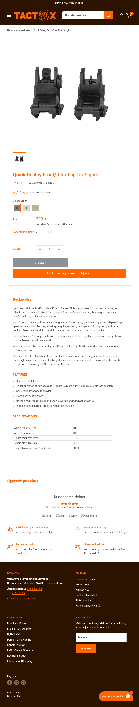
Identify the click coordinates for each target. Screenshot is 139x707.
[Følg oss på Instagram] (23, 682)
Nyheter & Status (17, 655)
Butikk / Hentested (86, 595)
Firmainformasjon (86, 579)
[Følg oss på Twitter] (16, 682)
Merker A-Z (82, 589)
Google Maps (34, 588)
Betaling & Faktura (17, 623)
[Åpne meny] (9, 15)
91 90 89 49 (18, 592)
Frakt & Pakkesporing (19, 629)
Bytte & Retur (14, 634)
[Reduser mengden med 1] (40, 249)
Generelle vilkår (16, 645)
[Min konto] (121, 15)
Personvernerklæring (19, 639)
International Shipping (19, 661)
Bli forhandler (83, 600)
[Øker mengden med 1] (59, 249)
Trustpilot (21, 553)
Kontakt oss (82, 584)
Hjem (9, 30)
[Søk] (108, 15)
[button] (21, 192)
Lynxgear (18, 183)
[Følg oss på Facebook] (9, 682)
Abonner (86, 648)
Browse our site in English (21, 598)
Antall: (16, 249)
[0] (129, 15)
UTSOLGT (40, 262)
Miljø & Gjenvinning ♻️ (88, 605)
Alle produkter (23, 30)
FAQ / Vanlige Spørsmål (20, 650)
